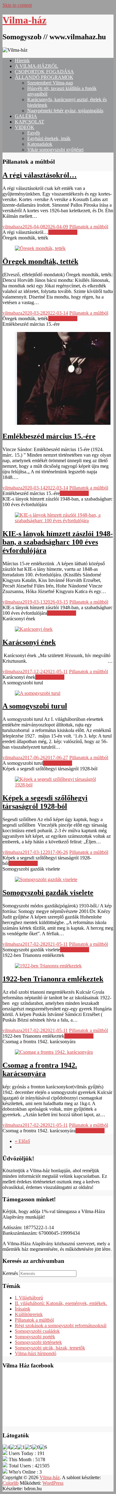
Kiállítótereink (29, 1314)
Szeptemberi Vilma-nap (50, 82)
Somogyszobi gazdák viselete (47, 893)
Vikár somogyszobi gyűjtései (55, 149)
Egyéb (33, 133)
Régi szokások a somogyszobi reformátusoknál (60, 1325)
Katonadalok (39, 144)
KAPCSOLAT (29, 121)
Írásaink (22, 1308)
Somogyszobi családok (37, 1331)
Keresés (10, 1273)
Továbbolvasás (62, 232)
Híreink (22, 60)
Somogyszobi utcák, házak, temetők (50, 1347)
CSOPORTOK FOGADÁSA (44, 71)
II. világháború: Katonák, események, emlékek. (61, 1303)
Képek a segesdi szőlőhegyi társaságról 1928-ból (45, 802)
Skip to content (17, 5)
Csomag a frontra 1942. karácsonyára (39, 1069)
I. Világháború (29, 1297)
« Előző (22, 1141)
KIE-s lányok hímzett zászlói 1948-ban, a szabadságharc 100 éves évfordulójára (57, 542)
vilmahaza (12, 226)
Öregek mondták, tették (40, 261)
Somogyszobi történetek (38, 1342)
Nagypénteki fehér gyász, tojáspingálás (65, 110)
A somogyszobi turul (34, 706)
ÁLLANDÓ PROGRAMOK (44, 77)
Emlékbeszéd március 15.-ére (49, 436)
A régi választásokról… (39, 175)
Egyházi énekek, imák (49, 138)
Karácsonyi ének (29, 642)
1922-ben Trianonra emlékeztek (52, 979)
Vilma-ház (24, 20)
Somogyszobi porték (35, 1336)
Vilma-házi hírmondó (35, 1353)
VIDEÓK (24, 127)
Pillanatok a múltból (88, 226)
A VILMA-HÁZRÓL (36, 66)
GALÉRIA (26, 116)
